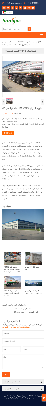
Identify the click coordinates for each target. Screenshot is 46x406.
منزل (4, 42)
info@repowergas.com (14, 3)
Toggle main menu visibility (42, 35)
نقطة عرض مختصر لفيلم (22, 308)
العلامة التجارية (8, 114)
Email (8, 133)
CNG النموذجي (19, 312)
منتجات (11, 42)
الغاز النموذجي (33, 312)
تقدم (6, 374)
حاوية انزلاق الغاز (20, 305)
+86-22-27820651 (32, 3)
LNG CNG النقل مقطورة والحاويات (29, 42)
